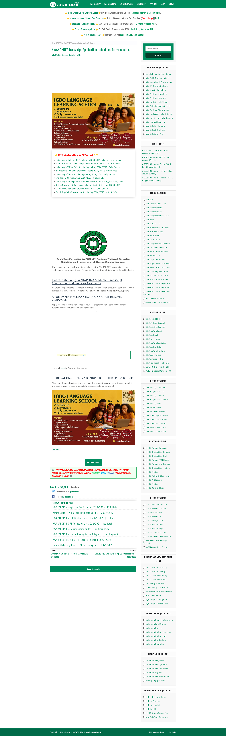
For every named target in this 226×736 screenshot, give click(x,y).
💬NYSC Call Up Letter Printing (154, 532)
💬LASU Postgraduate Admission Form (156, 106)
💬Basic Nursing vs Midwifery (154, 583)
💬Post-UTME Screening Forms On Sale (157, 74)
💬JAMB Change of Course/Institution (156, 243)
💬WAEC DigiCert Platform (152, 319)
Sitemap (161, 732)
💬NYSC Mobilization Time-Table (155, 508)
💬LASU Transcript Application (154, 122)
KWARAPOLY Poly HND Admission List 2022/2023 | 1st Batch (84, 518)
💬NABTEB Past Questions (152, 479)
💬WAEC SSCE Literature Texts (154, 327)
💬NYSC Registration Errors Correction (157, 536)
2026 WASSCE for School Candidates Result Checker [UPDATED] (156, 151)
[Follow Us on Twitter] (53, 491)
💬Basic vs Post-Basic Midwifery (155, 567)
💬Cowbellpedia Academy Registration (157, 632)
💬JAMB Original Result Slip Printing (156, 263)
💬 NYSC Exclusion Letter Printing (155, 547)
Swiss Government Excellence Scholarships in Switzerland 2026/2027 (88, 185)
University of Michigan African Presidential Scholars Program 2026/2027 (89, 181)
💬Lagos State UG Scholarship (154, 130)
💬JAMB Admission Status (152, 207)
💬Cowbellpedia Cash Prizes (153, 628)
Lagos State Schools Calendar (83, 23)
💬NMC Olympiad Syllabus (152, 672)
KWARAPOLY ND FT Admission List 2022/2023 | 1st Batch (83, 523)
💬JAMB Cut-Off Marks (151, 239)
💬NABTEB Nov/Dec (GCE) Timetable (156, 468)
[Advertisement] (93, 76)
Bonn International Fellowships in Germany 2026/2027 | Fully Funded (88, 163)
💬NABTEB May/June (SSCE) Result (156, 460)
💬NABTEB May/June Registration (155, 448)
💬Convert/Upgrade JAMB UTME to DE (156, 302)
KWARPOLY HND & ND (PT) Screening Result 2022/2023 (82, 539)
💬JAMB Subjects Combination (154, 259)
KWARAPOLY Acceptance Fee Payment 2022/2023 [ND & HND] (85, 507)
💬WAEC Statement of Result (153, 358)
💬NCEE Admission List (151, 705)
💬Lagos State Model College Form (155, 717)
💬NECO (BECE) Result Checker (154, 423)
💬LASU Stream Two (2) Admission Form (157, 82)
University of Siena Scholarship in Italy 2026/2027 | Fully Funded (85, 174)
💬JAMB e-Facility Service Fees (154, 203)
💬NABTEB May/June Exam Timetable (156, 464)
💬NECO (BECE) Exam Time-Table (155, 419)
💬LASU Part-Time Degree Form (154, 98)
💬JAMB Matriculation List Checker (155, 275)
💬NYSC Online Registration (153, 512)
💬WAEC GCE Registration (152, 347)
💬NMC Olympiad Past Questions (155, 664)
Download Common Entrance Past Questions (86, 18)
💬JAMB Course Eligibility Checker (155, 271)
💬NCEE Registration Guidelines (154, 697)
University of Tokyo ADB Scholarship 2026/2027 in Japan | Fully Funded (88, 160)
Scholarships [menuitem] (141, 4)
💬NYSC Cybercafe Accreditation (155, 504)
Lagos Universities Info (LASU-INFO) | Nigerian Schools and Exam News (82, 732)
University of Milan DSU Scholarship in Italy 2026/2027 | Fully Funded (88, 167)
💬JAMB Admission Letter (152, 211)
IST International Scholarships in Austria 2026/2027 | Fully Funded (86, 170)
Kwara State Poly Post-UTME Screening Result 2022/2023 (83, 545)
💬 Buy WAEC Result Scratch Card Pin (156, 366)
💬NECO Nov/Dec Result (152, 407)
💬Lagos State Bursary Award (153, 134)
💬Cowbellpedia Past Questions (154, 640)
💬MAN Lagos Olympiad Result (154, 680)
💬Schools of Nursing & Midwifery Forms (157, 591)
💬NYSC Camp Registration (153, 520)
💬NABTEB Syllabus (150, 471)
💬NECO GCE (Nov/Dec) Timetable (155, 399)
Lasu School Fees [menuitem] (110, 4)
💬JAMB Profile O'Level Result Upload (156, 267)
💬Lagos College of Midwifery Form (156, 603)
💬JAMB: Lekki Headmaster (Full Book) (157, 283)
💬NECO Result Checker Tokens (154, 427)
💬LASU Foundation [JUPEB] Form (155, 102)
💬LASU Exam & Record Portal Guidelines (158, 118)
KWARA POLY (59, 43)
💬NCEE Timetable (150, 709)
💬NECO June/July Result (152, 403)
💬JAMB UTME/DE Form (151, 223)
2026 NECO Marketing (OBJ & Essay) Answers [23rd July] (156, 158)
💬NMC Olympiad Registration (154, 660)
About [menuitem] (163, 4)
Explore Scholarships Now (85, 29)
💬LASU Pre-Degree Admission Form (156, 110)
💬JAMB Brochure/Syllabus (153, 231)
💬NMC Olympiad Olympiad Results (156, 668)
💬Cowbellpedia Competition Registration (158, 620)
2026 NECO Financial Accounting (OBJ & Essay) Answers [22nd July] (157, 179)
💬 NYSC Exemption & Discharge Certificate (155, 541)
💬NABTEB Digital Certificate (153, 487)
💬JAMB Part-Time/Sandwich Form (155, 279)
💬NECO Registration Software (154, 411)
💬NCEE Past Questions (151, 701)
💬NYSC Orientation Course (153, 524)
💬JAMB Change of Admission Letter (156, 215)
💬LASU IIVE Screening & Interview (156, 86)
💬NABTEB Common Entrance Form (155, 713)
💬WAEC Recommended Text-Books (156, 362)
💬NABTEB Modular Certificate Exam (156, 475)
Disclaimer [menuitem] (153, 4)
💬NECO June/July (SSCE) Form (154, 387)
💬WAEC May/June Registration (154, 343)
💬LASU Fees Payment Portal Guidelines (157, 114)
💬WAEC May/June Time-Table (154, 350)
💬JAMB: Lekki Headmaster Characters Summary (157, 293)
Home (53, 43)
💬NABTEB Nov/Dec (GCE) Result (155, 456)
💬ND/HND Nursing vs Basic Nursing (156, 587)
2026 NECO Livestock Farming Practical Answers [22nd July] (157, 172)
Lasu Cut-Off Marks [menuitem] (126, 4)
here (63, 368)
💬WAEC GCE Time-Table (152, 354)
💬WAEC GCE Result (150, 335)
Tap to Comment (93, 462)
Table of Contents (72, 355)
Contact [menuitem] (171, 4)
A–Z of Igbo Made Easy (92, 34)
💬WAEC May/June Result (152, 331)
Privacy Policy (172, 732)
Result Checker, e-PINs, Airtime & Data (83, 12)
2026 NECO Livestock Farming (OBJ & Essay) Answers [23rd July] (156, 165)
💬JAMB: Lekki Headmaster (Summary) (157, 287)
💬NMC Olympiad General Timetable (156, 676)
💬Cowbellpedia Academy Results (155, 636)
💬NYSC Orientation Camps (153, 528)
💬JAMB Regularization (151, 235)
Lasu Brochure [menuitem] (95, 4)
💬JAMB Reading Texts (151, 255)
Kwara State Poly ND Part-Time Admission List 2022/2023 (83, 512)
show (82, 355)
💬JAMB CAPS (148, 199)
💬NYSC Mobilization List (152, 516)
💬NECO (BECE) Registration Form (155, 415)
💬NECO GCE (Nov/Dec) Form (153, 391)
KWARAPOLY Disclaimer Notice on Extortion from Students (83, 529)
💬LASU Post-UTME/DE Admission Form (157, 78)
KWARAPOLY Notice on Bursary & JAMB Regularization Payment (85, 534)
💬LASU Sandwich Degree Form (154, 90)
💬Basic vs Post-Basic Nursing (154, 571)
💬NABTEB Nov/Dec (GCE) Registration (157, 452)
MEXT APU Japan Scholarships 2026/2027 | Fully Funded (82, 188)
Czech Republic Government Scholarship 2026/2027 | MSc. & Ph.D (86, 192)
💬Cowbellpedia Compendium (153, 644)
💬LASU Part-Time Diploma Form (155, 94)
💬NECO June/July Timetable (153, 395)
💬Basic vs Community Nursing (154, 579)
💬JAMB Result (148, 219)
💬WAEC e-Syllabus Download (154, 323)
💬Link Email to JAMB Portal (153, 298)
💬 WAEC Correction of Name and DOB (157, 370)
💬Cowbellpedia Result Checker (154, 624)
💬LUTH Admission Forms (152, 595)
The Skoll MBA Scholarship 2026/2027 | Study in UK (80, 178)
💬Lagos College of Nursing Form (155, 599)
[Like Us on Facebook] (53, 496)
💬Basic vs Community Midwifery (155, 575)
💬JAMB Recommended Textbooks (155, 251)
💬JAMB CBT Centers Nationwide (155, 247)
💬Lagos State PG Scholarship (154, 126)
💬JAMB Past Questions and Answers (156, 227)
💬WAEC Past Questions (151, 339)
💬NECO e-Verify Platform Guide (155, 431)
